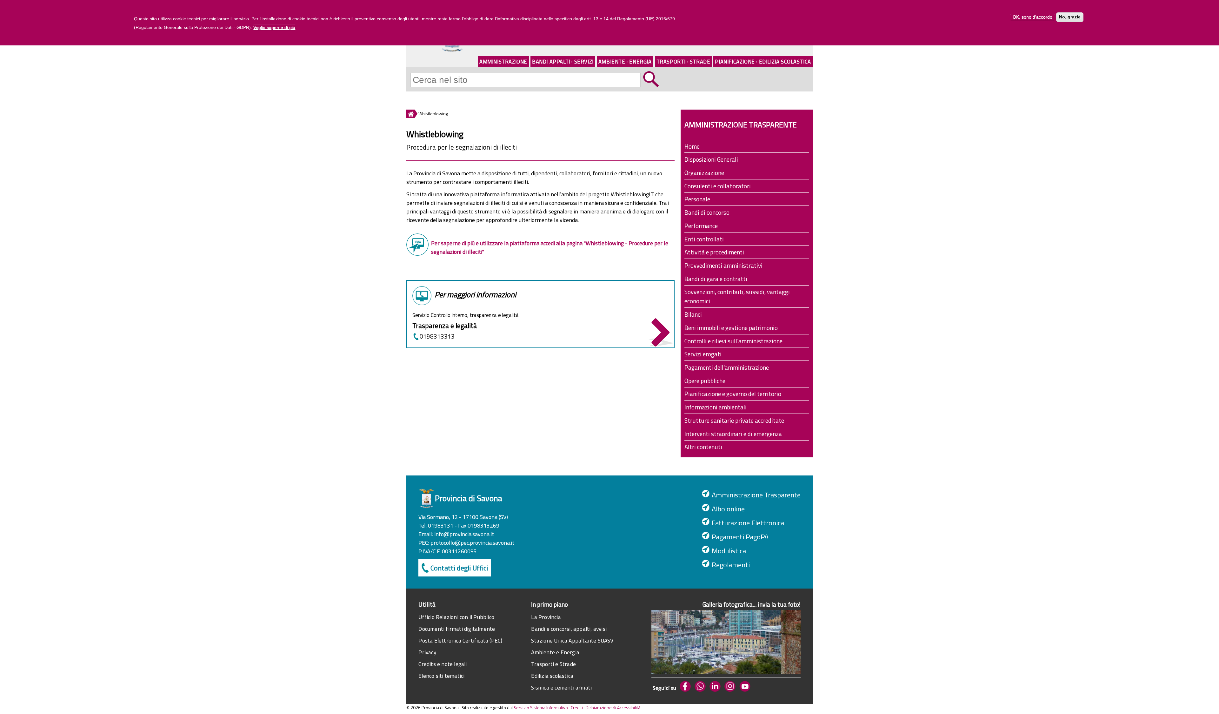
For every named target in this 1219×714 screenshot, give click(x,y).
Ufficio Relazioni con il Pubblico (456, 617)
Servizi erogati (703, 354)
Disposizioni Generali (711, 159)
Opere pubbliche (704, 380)
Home (692, 146)
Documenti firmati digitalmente (456, 628)
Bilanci (693, 314)
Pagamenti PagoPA (740, 536)
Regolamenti (731, 564)
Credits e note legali (442, 664)
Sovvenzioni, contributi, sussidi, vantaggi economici (737, 296)
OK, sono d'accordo (1032, 16)
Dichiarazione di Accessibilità (613, 707)
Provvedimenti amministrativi (723, 265)
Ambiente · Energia (625, 61)
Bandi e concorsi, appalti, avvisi (569, 628)
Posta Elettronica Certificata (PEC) (460, 640)
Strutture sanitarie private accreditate (734, 420)
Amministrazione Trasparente (756, 494)
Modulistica (729, 550)
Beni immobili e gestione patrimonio (731, 327)
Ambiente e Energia (555, 652)
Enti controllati (704, 239)
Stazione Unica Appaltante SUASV (572, 640)
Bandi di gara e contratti (715, 278)
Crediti (577, 707)
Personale (697, 199)
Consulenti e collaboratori (717, 186)
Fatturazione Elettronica (748, 522)
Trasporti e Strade (553, 664)
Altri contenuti (703, 446)
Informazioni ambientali (715, 407)
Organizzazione (704, 172)
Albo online (728, 508)
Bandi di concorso (706, 212)
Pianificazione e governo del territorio (732, 393)
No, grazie (1070, 16)
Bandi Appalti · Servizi (563, 61)
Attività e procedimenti (714, 252)
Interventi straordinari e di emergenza (733, 433)
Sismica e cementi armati (561, 687)
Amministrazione (503, 61)
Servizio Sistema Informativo (541, 707)
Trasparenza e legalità (444, 325)
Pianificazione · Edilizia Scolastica (763, 61)
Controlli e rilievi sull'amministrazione (733, 341)
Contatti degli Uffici (459, 567)
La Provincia (546, 617)
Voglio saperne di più (274, 27)
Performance (701, 225)
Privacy (427, 652)
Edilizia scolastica (552, 675)
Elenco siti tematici (441, 675)
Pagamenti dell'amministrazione (726, 367)
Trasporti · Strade (683, 61)
